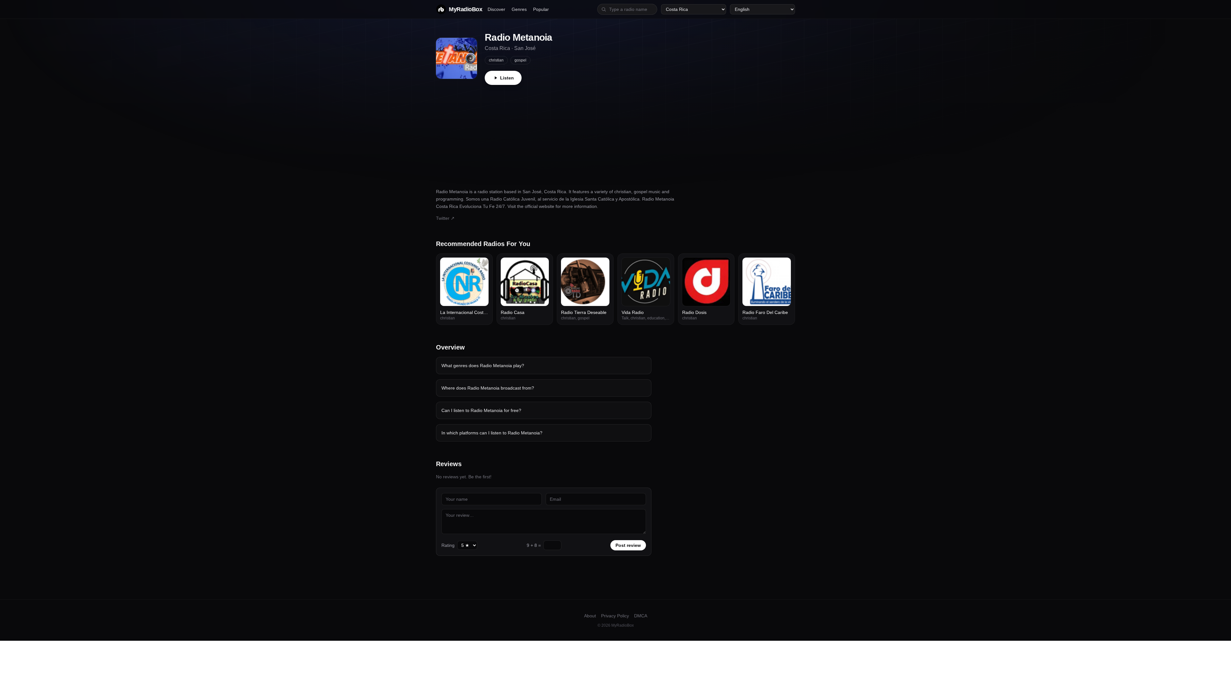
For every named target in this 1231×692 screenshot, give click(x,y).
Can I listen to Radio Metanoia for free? (481, 410)
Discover (496, 9)
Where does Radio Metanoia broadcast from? (487, 388)
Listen (507, 77)
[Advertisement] (615, 133)
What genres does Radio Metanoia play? (482, 365)
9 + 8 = (534, 545)
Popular (541, 9)
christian (496, 60)
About (590, 615)
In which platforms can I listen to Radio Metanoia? (491, 432)
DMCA (640, 615)
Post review (628, 545)
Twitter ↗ (445, 218)
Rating (448, 545)
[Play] (480, 266)
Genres (519, 9)
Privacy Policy (615, 615)
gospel (520, 60)
